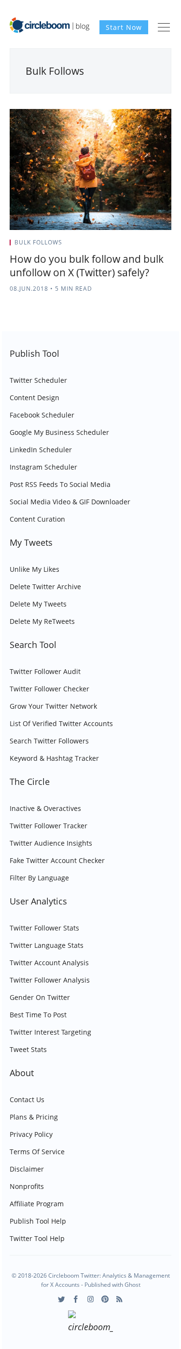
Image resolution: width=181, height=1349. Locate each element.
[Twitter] (62, 1299)
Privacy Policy (31, 1134)
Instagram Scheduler (43, 467)
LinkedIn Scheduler (41, 449)
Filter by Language (39, 877)
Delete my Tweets (38, 603)
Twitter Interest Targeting (50, 1032)
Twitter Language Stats (47, 945)
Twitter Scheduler (38, 380)
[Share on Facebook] (145, 245)
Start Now (124, 27)
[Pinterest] (105, 1299)
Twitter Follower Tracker (48, 825)
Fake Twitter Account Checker (57, 860)
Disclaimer (27, 1169)
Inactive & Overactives (45, 808)
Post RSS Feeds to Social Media (60, 484)
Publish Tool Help (38, 1221)
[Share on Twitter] (133, 245)
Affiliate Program (37, 1203)
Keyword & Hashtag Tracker (54, 758)
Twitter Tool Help (37, 1238)
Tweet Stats (28, 1049)
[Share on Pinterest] (168, 245)
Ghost (132, 1285)
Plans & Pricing (34, 1116)
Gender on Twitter (40, 997)
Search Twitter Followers (49, 740)
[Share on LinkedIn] (158, 245)
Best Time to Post (38, 1014)
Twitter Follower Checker (49, 688)
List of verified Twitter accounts (61, 723)
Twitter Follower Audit (45, 671)
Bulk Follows (38, 242)
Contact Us (27, 1099)
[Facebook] (76, 1299)
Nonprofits (27, 1186)
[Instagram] (90, 1299)
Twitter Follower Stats (44, 927)
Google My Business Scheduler (59, 432)
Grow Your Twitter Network (53, 706)
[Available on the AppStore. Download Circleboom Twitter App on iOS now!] (90, 1323)
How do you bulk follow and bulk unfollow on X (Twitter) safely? (87, 265)
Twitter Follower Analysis (50, 980)
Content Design (34, 397)
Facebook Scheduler (42, 414)
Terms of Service (37, 1151)
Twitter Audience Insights (51, 843)
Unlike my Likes (34, 569)
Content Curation (37, 519)
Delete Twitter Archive (45, 586)
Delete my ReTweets (42, 621)
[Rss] (119, 1299)
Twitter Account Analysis (49, 962)
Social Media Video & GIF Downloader (70, 501)
